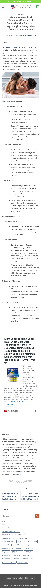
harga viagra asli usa (8, 538)
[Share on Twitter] (18, 481)
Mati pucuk (20, 14)
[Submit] (37, 516)
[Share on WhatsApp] (11, 481)
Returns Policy (27, 582)
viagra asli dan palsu (8, 548)
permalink (36, 489)
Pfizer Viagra (22, 541)
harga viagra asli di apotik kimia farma (13, 534)
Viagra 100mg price (19, 545)
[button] (3, 6)
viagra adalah (31, 545)
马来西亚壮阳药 (22, 562)
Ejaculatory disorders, (9, 47)
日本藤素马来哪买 (27, 559)
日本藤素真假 (16, 559)
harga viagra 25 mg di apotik (10, 531)
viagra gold (19, 548)
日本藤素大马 (6, 555)
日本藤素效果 (16, 555)
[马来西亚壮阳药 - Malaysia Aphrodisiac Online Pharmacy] (20, 7)
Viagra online (29, 548)
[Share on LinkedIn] (30, 481)
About (10, 582)
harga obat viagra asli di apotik (11, 528)
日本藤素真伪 (6, 559)
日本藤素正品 (26, 555)
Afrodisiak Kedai (30, 35)
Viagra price (5, 552)
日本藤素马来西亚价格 (9, 562)
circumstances (16, 474)
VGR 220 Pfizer (32, 541)
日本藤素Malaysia (16, 552)
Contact (17, 582)
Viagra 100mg (6, 545)
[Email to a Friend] (22, 481)
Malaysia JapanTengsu (9, 541)
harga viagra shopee (22, 538)
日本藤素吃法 (28, 552)
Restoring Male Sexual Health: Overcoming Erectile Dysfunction (10, 496)
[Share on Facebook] (15, 481)
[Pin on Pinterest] (26, 481)
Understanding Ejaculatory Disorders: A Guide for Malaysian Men (30, 496)
